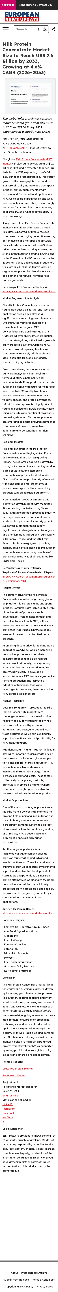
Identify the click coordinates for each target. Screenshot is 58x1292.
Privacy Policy (44, 1286)
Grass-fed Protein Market (17, 1068)
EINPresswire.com (14, 147)
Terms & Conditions (43, 1279)
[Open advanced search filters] (45, 29)
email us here (10, 1095)
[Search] (37, 29)
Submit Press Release (16, 1279)
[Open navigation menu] (5, 29)
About (14, 1272)
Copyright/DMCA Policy (19, 1286)
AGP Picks (8, 5)
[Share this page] (53, 29)
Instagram (8, 1108)
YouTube (7, 1117)
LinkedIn (7, 1104)
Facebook (8, 1113)
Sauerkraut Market (14, 1075)
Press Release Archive (34, 1272)
